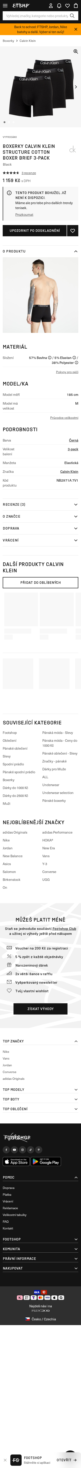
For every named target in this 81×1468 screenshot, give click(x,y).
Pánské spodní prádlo (19, 772)
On (5, 887)
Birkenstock (11, 879)
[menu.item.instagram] (22, 1149)
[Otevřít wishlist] (67, 5)
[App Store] (16, 1161)
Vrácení (11, 540)
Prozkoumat (24, 214)
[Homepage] (40, 1137)
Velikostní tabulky (15, 1215)
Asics (7, 863)
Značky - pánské (54, 761)
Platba (7, 1194)
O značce (11, 516)
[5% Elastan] (74, 357)
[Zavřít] (76, 29)
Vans (46, 856)
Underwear (50, 784)
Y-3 (44, 863)
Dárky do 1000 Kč (15, 787)
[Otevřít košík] (75, 5)
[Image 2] (9, 122)
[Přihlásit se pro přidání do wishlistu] (72, 230)
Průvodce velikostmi (64, 417)
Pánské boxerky (54, 800)
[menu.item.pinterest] (38, 1149)
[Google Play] (46, 1161)
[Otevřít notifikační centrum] (59, 5)
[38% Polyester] (76, 362)
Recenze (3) (14, 504)
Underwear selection (58, 792)
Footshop (10, 732)
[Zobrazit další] (76, 87)
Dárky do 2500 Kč (15, 795)
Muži (6, 803)
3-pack (73, 448)
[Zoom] (76, 51)
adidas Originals (15, 832)
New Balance (12, 856)
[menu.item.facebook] (6, 1149)
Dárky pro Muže (54, 769)
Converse (49, 871)
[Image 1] (4, 122)
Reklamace (10, 1208)
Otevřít (64, 1460)
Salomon (9, 871)
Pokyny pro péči (67, 372)
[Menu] (5, 5)
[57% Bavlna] (50, 357)
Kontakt (8, 1228)
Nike (6, 840)
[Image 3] (13, 122)
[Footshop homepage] (22, 5)
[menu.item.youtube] (14, 1149)
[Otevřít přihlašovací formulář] (50, 5)
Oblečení (9, 740)
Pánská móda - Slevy (57, 732)
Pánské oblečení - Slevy (59, 753)
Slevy (7, 756)
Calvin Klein (69, 471)
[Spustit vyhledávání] (72, 15)
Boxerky (8, 780)
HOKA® (47, 840)
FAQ (6, 1221)
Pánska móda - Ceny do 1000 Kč (59, 743)
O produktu (14, 251)
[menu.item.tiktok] (30, 1149)
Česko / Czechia (44, 1319)
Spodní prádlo (13, 764)
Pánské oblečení (15, 748)
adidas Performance (57, 832)
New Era (48, 848)
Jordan (8, 848)
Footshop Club (64, 929)
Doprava (11, 528)
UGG (46, 879)
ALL (45, 777)
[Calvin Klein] (72, 149)
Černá (73, 440)
